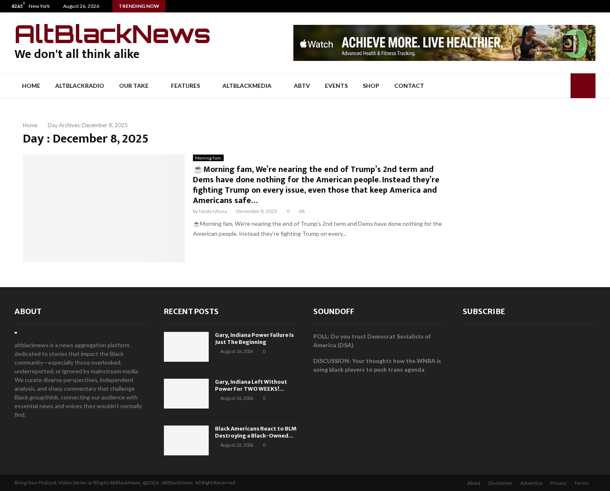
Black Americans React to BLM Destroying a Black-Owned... (256, 432)
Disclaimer (500, 483)
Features (185, 85)
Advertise (531, 483)
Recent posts (191, 311)
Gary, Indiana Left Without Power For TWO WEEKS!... (251, 385)
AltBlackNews (113, 33)
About (28, 311)
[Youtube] (603, 6)
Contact (409, 85)
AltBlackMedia (246, 85)
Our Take (134, 85)
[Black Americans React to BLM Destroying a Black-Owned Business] (186, 440)
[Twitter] (595, 6)
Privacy (558, 483)
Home (31, 85)
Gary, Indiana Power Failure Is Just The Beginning (254, 338)
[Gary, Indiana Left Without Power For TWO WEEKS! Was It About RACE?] (186, 394)
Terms (581, 483)
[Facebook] (586, 6)
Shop (371, 85)
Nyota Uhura (213, 211)
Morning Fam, (208, 157)
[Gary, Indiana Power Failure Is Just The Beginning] (186, 347)
